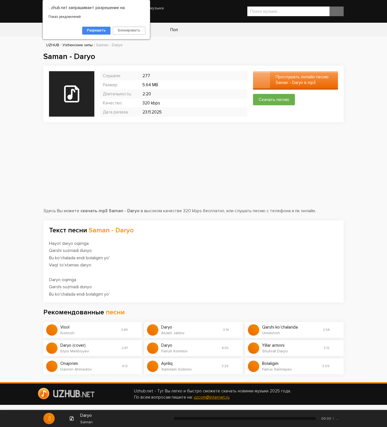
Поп (173, 29)
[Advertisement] (193, 167)
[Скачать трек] (135, 330)
